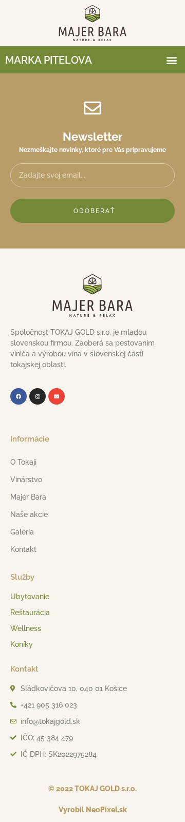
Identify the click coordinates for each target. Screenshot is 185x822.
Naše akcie (29, 514)
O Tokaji (23, 462)
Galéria (22, 532)
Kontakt (23, 549)
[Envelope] (56, 396)
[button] (171, 59)
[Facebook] (18, 396)
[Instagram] (37, 396)
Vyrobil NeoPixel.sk (93, 810)
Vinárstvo (26, 479)
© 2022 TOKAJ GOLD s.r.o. (92, 789)
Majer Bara (28, 497)
